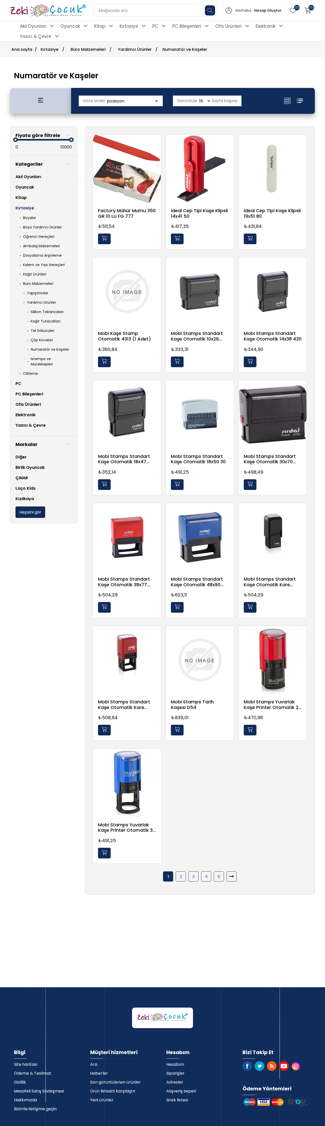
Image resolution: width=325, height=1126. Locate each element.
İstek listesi (177, 1100)
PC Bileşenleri (186, 26)
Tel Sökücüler (42, 330)
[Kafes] (290, 101)
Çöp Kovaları (42, 340)
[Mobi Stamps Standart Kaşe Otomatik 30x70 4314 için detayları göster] (273, 414)
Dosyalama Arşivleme (42, 255)
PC (155, 26)
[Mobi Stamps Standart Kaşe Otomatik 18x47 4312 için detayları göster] (127, 414)
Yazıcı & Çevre (35, 36)
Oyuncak (70, 26)
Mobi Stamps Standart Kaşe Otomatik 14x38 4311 (273, 336)
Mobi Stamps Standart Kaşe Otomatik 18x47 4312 (124, 459)
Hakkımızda (25, 1100)
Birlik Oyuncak (30, 467)
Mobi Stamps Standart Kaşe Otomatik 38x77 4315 (124, 581)
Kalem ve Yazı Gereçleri (44, 264)
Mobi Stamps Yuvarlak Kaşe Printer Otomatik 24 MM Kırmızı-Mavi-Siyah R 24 (273, 704)
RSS (272, 1066)
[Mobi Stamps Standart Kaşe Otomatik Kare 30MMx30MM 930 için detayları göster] (273, 537)
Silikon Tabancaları (47, 311)
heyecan (259, 1066)
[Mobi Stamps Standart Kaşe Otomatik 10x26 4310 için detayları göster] (200, 291)
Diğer (21, 457)
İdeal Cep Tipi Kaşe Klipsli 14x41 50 (199, 213)
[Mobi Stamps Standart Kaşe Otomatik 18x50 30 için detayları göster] (200, 414)
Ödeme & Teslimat (32, 1073)
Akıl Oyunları (33, 26)
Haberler (99, 1073)
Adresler (174, 1082)
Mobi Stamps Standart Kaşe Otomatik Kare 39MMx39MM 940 (124, 704)
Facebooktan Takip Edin (247, 1066)
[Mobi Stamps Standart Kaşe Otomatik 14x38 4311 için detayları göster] (273, 291)
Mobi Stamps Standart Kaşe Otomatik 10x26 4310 (197, 336)
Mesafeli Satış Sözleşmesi (39, 1091)
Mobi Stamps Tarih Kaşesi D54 (192, 704)
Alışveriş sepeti (181, 1091)
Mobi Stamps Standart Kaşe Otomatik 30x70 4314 (270, 459)
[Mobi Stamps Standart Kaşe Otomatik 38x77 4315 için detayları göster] (127, 537)
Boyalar (29, 217)
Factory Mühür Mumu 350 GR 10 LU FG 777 (127, 213)
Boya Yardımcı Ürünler (42, 227)
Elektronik (265, 26)
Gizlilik (20, 1082)
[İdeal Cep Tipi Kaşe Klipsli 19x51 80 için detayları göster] (273, 169)
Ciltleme (30, 373)
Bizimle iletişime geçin (35, 1109)
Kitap (99, 26)
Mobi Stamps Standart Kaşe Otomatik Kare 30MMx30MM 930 (270, 581)
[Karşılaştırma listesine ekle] (155, 154)
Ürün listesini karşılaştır (113, 1091)
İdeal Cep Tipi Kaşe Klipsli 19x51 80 (272, 213)
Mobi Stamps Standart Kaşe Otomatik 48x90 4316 (197, 581)
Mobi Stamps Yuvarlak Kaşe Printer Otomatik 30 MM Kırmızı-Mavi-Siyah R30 (126, 827)
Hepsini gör (30, 512)
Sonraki (231, 876)
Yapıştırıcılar (37, 293)
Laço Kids (25, 488)
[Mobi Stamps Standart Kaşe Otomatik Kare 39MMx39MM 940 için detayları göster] (127, 660)
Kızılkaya (24, 499)
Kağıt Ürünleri (34, 274)
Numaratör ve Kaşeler (50, 349)
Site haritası (25, 1064)
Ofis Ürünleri (228, 26)
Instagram (296, 1066)
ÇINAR (21, 478)
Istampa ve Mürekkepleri (42, 361)
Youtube (284, 1066)
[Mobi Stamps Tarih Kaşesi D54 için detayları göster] (200, 660)
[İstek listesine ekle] (155, 144)
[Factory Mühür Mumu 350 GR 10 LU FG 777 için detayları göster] (127, 169)
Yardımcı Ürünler (41, 302)
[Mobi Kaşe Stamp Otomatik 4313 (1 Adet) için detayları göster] (127, 291)
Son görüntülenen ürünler (115, 1082)
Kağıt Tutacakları (45, 321)
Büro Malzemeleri (38, 283)
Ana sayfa (21, 49)
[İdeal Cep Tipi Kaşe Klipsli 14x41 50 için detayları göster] (200, 169)
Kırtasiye (129, 26)
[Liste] (300, 101)
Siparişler (175, 1073)
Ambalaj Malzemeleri (41, 246)
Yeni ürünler (101, 1100)
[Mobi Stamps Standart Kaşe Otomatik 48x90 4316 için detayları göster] (200, 537)
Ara (93, 1064)
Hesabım (175, 1064)
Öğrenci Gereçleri (38, 236)
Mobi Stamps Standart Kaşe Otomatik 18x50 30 (198, 459)
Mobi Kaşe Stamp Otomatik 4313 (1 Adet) (124, 336)
